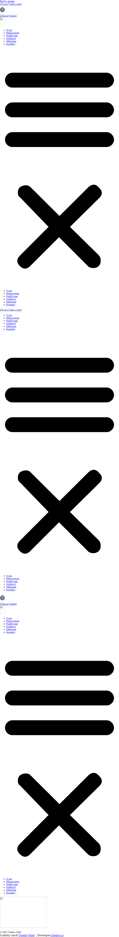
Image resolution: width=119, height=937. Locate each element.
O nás (9, 30)
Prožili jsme (12, 35)
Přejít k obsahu (7, 1)
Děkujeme (11, 41)
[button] (59, 167)
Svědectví (11, 38)
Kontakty (10, 44)
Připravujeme (12, 33)
